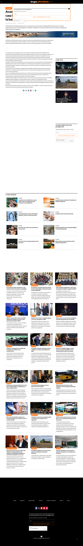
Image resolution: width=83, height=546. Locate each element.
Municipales (34, 383)
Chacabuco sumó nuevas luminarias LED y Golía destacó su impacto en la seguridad (41, 418)
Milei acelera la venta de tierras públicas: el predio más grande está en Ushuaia (66, 318)
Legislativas (34, 285)
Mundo (68, 500)
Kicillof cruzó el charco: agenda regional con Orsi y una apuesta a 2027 (41, 318)
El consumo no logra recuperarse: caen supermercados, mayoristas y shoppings (16, 288)
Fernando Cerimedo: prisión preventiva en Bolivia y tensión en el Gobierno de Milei (41, 350)
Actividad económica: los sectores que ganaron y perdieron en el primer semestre (41, 452)
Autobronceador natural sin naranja (64, 213)
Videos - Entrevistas (11, 448)
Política (58, 285)
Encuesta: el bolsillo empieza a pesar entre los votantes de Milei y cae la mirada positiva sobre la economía (65, 350)
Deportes (9, 346)
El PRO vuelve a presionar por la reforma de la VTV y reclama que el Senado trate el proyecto (66, 418)
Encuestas (59, 346)
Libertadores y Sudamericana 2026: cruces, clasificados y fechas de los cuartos (63, 71)
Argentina (59, 315)
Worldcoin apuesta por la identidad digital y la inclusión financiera (65, 228)
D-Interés (9, 8)
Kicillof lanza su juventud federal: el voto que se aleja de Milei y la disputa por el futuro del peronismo (17, 387)
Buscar (14, 500)
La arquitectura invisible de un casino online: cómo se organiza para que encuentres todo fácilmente (27, 201)
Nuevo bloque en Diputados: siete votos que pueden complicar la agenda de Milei (66, 288)
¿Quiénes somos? (31, 500)
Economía (9, 285)
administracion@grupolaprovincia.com (41, 538)
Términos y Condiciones (51, 500)
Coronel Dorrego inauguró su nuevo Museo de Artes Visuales (40, 386)
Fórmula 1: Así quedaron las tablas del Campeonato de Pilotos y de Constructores (16, 350)
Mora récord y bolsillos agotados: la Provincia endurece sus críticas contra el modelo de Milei (17, 418)
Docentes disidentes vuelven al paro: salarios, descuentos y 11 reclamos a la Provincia (65, 452)
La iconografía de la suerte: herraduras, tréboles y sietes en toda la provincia (28, 214)
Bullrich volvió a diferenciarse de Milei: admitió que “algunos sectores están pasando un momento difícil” (16, 319)
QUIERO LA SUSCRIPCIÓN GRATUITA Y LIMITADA (66, 135)
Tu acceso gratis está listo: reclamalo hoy (64, 126)
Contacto (41, 500)
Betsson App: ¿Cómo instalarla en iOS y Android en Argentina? (65, 242)
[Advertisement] (30, 47)
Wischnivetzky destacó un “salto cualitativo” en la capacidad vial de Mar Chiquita (66, 387)
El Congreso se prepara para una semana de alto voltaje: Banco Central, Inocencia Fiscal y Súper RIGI (41, 289)
